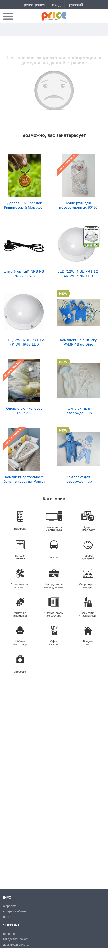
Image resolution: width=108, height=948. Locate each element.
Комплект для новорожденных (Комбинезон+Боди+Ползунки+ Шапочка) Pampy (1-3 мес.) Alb (78, 410)
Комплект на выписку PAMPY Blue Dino (78, 342)
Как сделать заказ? (16, 939)
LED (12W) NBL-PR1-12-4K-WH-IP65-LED (24, 342)
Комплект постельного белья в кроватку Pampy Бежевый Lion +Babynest (24, 479)
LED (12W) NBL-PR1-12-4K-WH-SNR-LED (78, 273)
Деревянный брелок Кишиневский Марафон (24, 205)
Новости (8, 917)
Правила (9, 934)
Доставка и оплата (16, 944)
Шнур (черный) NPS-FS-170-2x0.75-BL (24, 273)
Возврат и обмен (14, 911)
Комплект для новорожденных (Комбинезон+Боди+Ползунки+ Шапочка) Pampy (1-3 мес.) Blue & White (78, 479)
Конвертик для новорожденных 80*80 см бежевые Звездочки (78, 205)
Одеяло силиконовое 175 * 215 (24, 410)
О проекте (10, 906)
